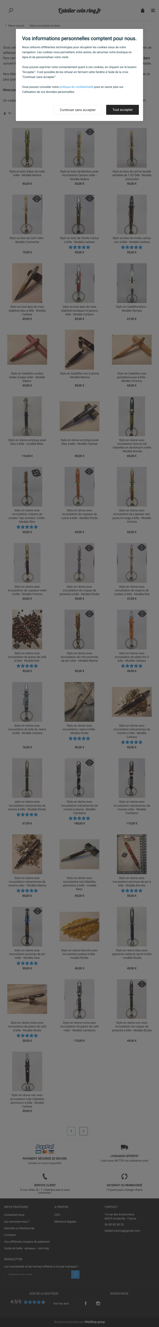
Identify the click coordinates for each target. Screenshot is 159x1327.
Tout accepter (122, 110)
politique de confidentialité (76, 87)
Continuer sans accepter (78, 110)
